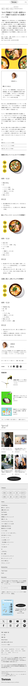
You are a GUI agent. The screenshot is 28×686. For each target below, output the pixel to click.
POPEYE (23, 650)
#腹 (19, 360)
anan (2, 649)
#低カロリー (13, 360)
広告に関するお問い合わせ (7, 642)
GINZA (22, 649)
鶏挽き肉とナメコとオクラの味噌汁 (7, 142)
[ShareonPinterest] (21, 367)
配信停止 (12, 593)
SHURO (9, 652)
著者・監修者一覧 (5, 632)
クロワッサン (17, 649)
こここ (5, 652)
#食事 (22, 360)
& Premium (7, 650)
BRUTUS (6, 649)
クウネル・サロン (18, 650)
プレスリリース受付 (5, 644)
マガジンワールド (15, 652)
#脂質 (17, 360)
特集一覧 (3, 637)
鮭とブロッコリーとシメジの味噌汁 (7, 145)
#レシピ (8, 360)
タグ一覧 (3, 634)
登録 (24, 587)
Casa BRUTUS (11, 649)
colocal (12, 650)
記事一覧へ (12, 346)
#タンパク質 (3, 360)
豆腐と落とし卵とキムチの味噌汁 (7, 148)
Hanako (2, 650)
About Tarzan (4, 639)
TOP (2, 419)
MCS (2, 652)
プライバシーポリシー (5, 654)
